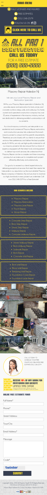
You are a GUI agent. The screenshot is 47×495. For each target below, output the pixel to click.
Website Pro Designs (31, 485)
